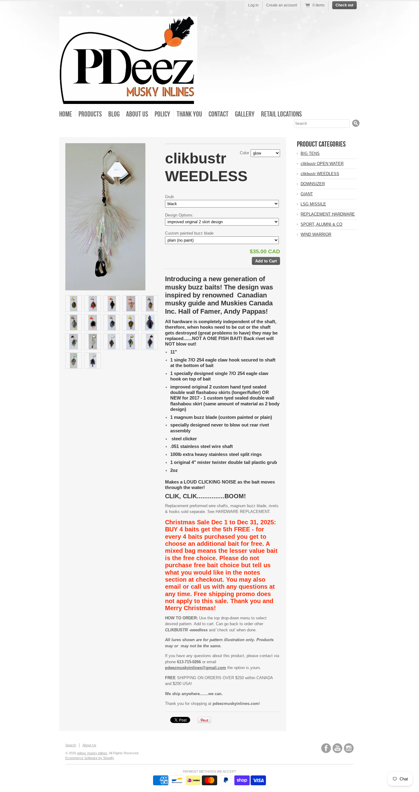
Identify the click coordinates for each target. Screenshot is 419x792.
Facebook (326, 748)
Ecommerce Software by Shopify (89, 758)
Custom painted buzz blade (189, 233)
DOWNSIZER (313, 184)
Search (70, 745)
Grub (169, 196)
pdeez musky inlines (92, 753)
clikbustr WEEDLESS (320, 173)
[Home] (128, 99)
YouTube (337, 748)
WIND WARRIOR (316, 234)
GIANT (307, 194)
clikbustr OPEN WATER (322, 163)
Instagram (349, 748)
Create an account (281, 5)
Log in (253, 5)
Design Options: (179, 215)
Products (90, 114)
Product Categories (321, 144)
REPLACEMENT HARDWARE (328, 214)
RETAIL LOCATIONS (281, 114)
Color (244, 153)
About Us (137, 114)
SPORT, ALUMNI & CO (321, 224)
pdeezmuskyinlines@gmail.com (195, 667)
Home (65, 114)
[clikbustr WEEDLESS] (73, 303)
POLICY (162, 114)
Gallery (245, 114)
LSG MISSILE (313, 204)
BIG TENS (310, 153)
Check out (344, 5)
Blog (114, 114)
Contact (219, 114)
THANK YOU (189, 114)
